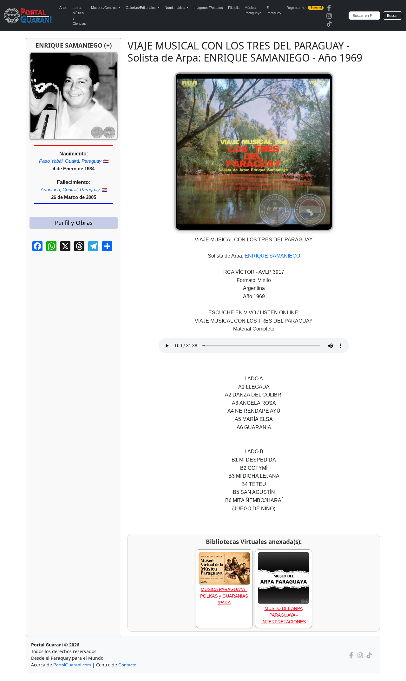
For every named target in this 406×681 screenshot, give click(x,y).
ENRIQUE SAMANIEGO (272, 256)
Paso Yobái (50, 161)
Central (69, 189)
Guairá (72, 161)
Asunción (50, 189)
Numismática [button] (175, 8)
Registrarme (304, 8)
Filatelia (233, 8)
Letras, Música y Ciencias (79, 15)
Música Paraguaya (253, 10)
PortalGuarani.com (72, 664)
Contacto (127, 664)
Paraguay (92, 161)
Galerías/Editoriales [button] (141, 8)
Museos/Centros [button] (104, 8)
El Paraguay (273, 10)
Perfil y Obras (74, 222)
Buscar (392, 15)
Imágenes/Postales (208, 8)
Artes (63, 8)
